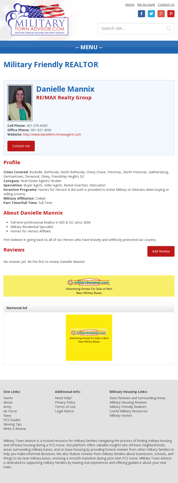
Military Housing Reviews (128, 402)
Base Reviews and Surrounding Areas (137, 398)
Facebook (141, 13)
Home (129, 4)
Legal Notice (64, 411)
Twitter (151, 13)
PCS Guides (12, 420)
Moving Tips (12, 424)
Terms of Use (65, 406)
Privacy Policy (65, 402)
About (8, 402)
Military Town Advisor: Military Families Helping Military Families (36, 19)
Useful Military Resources (129, 411)
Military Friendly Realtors (128, 406)
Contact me (21, 146)
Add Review (161, 251)
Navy (7, 415)
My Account (146, 4)
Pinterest (171, 13)
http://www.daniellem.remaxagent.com (52, 134)
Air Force (10, 411)
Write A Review (14, 428)
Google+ (161, 13)
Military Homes (121, 415)
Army (7, 406)
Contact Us (166, 4)
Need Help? (63, 398)
